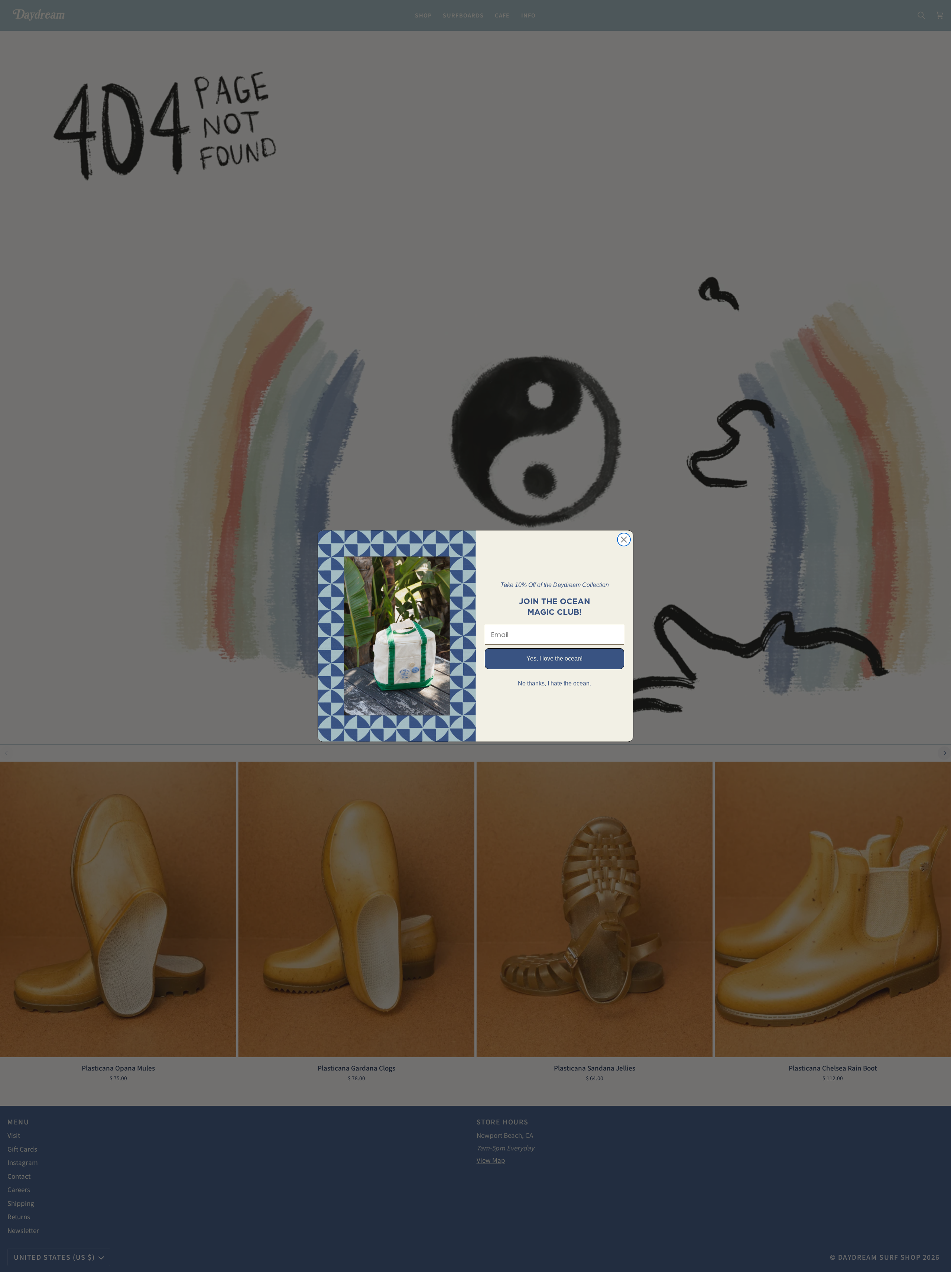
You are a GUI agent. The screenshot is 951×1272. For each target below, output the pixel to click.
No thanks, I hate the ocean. (554, 683)
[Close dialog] (623, 539)
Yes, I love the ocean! (554, 658)
